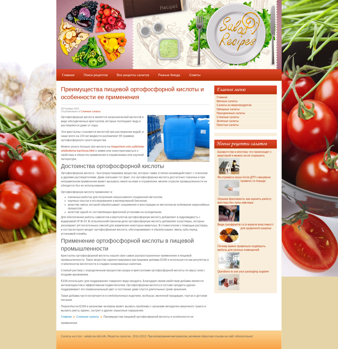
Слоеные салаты (90, 111)
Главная (66, 316)
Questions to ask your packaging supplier (243, 271)
